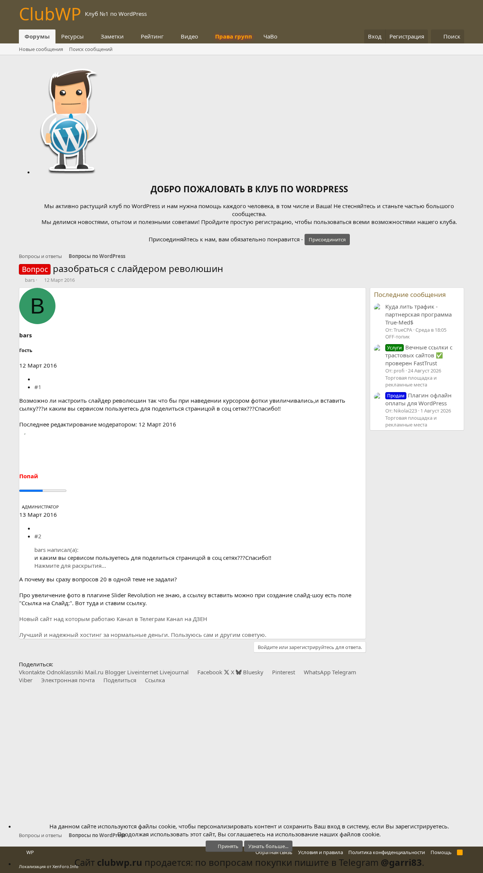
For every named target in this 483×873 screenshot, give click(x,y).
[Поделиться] (37, 379)
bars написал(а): (56, 549)
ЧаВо (270, 36)
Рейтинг (152, 36)
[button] (90, 36)
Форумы (37, 36)
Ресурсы (72, 36)
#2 (38, 536)
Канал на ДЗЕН (186, 619)
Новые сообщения (41, 49)
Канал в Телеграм (141, 619)
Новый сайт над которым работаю (67, 619)
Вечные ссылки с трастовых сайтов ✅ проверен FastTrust (418, 355)
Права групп (233, 36)
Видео (189, 36)
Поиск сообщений (90, 49)
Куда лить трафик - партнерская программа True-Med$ (418, 314)
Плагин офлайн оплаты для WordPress (418, 399)
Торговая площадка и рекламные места (411, 381)
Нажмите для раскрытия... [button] (70, 565)
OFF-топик (397, 336)
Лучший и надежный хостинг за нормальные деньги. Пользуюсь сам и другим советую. (142, 634)
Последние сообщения (410, 294)
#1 (38, 387)
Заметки (112, 36)
